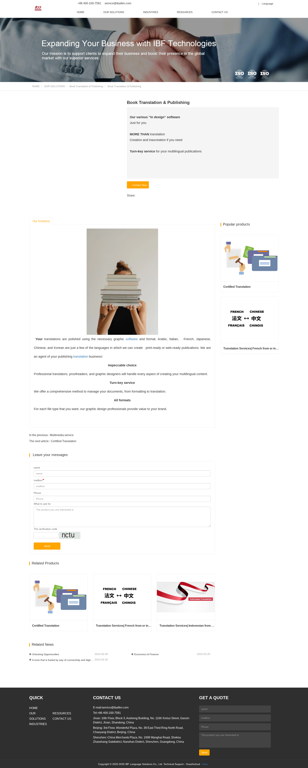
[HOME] (38, 8)
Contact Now (139, 185)
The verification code (45, 529)
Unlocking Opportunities (45, 654)
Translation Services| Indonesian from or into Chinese (187, 625)
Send (47, 546)
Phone (37, 492)
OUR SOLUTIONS (113, 12)
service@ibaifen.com (117, 3)
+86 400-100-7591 (89, 3)
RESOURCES (184, 12)
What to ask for (42, 503)
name (37, 467)
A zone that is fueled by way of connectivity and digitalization (63, 660)
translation (80, 356)
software (132, 339)
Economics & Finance (146, 654)
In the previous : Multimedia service (51, 435)
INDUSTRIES (150, 12)
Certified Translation (45, 625)
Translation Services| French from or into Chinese (123, 625)
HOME (80, 12)
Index (205, 764)
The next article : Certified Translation (52, 441)
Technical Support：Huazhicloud (181, 764)
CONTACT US (220, 12)
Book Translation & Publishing (86, 86)
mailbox (38, 480)
